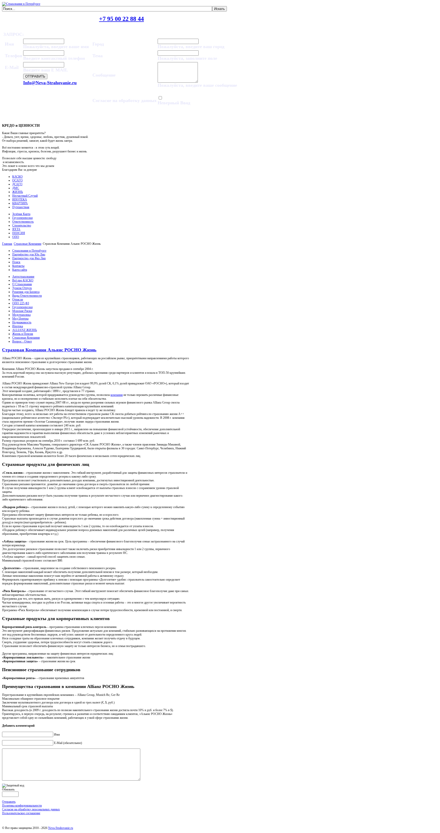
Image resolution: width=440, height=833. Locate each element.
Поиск (16, 262)
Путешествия (20, 207)
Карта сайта (19, 269)
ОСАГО (17, 180)
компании (117, 395)
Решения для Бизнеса (25, 292)
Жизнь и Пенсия (22, 334)
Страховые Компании (27, 244)
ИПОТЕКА (19, 199)
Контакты (18, 266)
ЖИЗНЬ (17, 192)
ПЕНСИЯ (18, 233)
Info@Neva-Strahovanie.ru (50, 82)
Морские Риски (22, 311)
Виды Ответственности (27, 295)
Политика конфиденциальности (22, 805)
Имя (57, 734)
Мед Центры (20, 318)
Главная (7, 244)
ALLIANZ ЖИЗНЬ (24, 330)
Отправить (9, 801)
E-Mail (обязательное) (68, 743)
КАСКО (17, 176)
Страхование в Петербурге (29, 250)
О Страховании (22, 284)
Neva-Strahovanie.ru (60, 828)
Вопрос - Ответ (22, 341)
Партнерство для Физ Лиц (29, 258)
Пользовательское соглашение (21, 813)
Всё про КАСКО (22, 280)
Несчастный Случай (25, 195)
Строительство (21, 225)
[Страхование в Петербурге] (21, 4)
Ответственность (23, 221)
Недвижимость (21, 322)
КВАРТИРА (20, 203)
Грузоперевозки (22, 218)
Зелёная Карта (21, 214)
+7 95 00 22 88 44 (121, 19)
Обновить (8, 789)
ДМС (15, 188)
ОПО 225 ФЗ (20, 303)
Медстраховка (21, 315)
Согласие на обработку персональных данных (31, 809)
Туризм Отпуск (22, 288)
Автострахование (23, 276)
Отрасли (17, 299)
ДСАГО (17, 184)
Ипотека (17, 326)
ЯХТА (16, 229)
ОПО (15, 237)
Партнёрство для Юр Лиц (28, 254)
